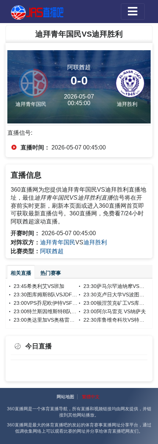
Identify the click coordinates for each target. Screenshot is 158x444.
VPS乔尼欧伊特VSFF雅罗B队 (60, 303)
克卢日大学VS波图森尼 (123, 294)
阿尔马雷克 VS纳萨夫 (121, 311)
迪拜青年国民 (57, 242)
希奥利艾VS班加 (45, 286)
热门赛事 (50, 273)
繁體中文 (91, 396)
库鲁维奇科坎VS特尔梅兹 (126, 320)
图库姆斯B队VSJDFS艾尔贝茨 (61, 294)
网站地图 (65, 396)
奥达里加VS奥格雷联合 (53, 320)
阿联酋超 (52, 251)
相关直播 (21, 273)
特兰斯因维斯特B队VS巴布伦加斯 (65, 311)
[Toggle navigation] (133, 11)
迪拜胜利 (95, 242)
